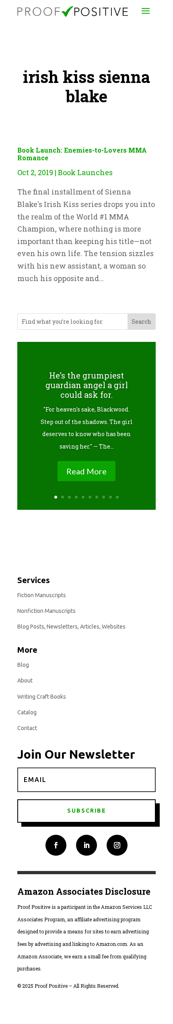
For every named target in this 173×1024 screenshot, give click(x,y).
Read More (86, 471)
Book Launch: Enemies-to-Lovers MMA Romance (82, 154)
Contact (27, 728)
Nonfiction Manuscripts (46, 611)
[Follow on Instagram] (117, 845)
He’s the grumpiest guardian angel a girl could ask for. (86, 385)
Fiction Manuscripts (41, 595)
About (25, 680)
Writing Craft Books (41, 696)
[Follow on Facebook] (55, 845)
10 (117, 497)
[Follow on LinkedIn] (86, 845)
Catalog (27, 712)
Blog (23, 665)
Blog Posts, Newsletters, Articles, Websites (71, 626)
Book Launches (85, 172)
